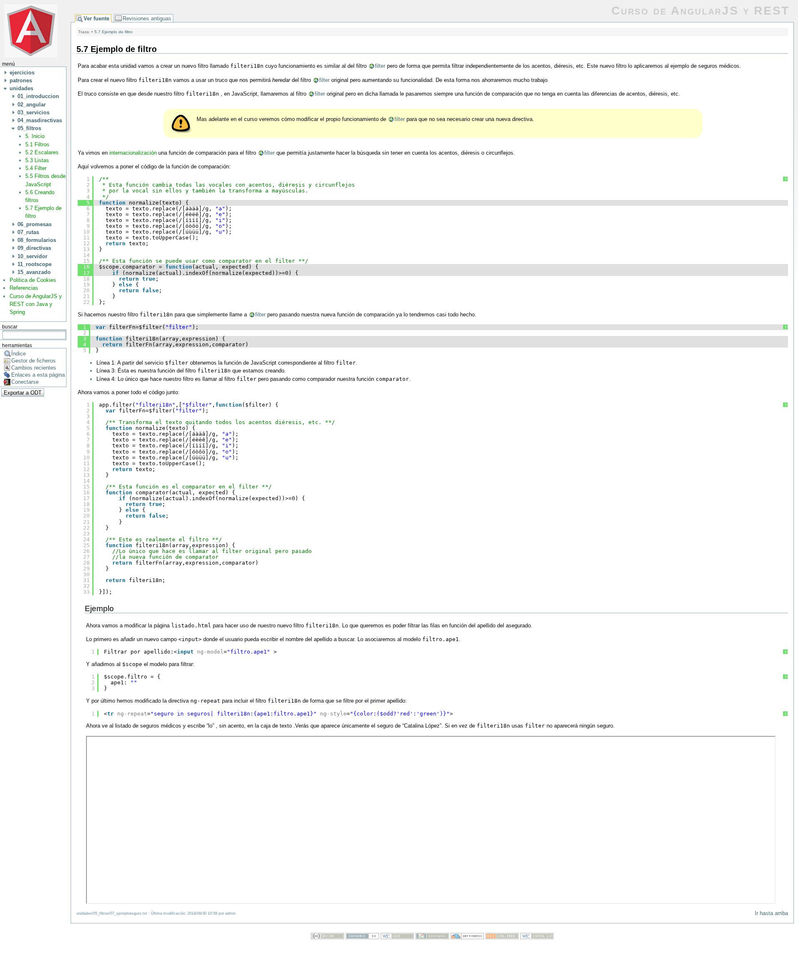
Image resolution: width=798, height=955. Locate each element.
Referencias (24, 288)
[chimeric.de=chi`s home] (362, 937)
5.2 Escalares (42, 152)
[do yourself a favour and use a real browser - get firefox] (467, 937)
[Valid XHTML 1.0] (537, 937)
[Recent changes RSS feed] (502, 937)
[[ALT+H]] (31, 30)
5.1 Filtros (37, 144)
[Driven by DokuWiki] (432, 937)
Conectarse (25, 382)
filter (380, 66)
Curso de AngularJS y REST (700, 10)
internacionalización (133, 153)
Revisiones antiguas (147, 18)
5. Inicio (34, 136)
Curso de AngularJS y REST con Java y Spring (36, 304)
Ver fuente (96, 18)
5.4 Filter (36, 168)
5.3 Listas (37, 160)
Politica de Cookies (33, 280)
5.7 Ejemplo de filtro (113, 32)
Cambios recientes (33, 368)
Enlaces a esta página (38, 375)
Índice (18, 353)
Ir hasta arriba (771, 913)
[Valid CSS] (397, 937)
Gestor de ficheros (33, 361)
